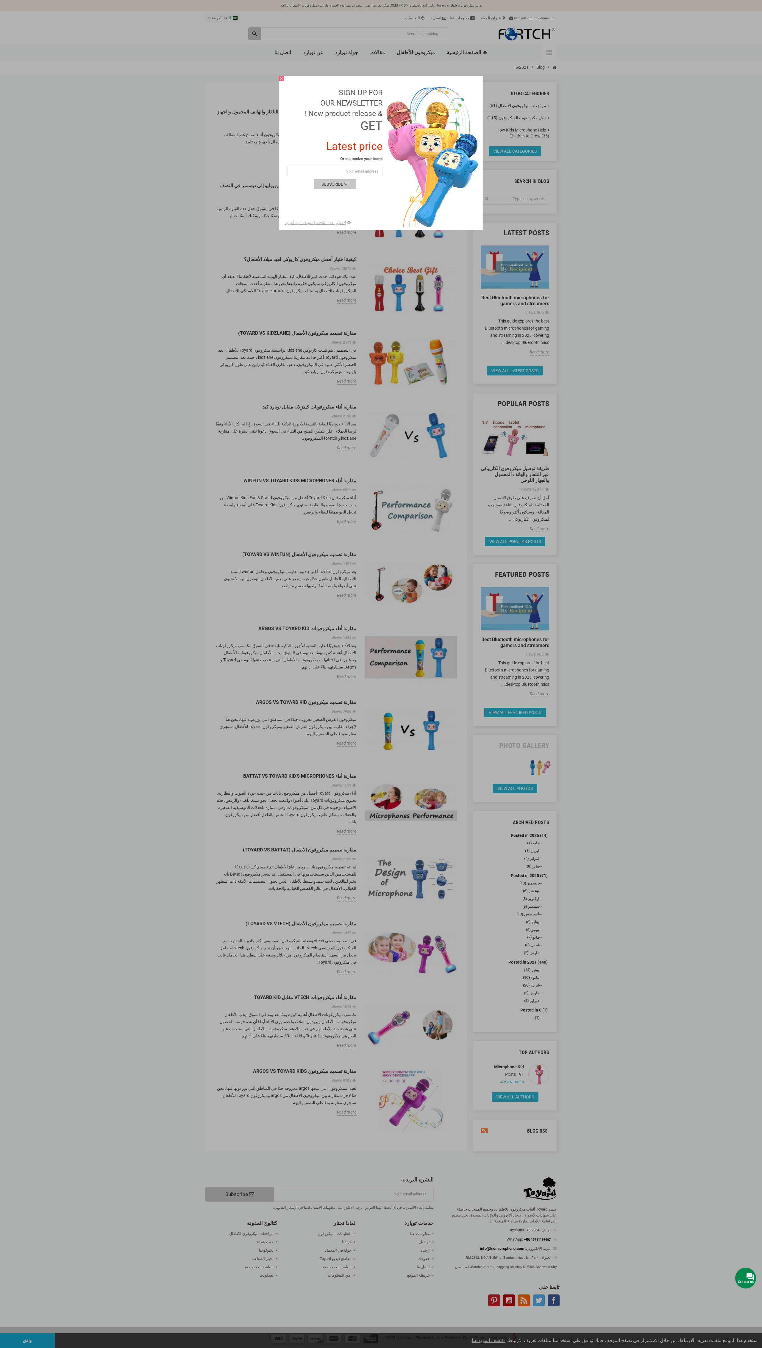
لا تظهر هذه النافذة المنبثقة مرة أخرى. (315, 222)
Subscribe (332, 184)
